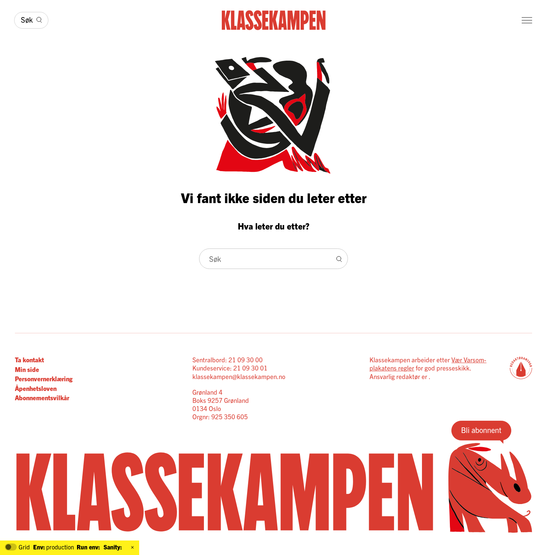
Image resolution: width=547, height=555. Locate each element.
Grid (24, 547)
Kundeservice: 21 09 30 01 (230, 368)
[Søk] (339, 258)
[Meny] (527, 20)
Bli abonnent (481, 429)
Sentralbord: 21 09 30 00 (227, 359)
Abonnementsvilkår (42, 397)
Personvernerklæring (44, 378)
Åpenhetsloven (36, 388)
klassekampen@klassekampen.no (238, 376)
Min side (27, 369)
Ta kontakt (29, 359)
